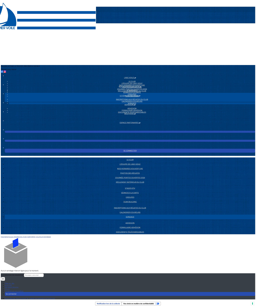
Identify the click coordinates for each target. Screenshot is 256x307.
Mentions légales (11, 287)
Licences (8, 285)
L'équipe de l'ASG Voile (132, 83)
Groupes (132, 94)
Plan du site (9, 283)
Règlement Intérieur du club (130, 182)
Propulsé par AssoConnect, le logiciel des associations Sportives (30, 298)
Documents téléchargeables (132, 112)
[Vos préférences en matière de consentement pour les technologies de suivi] (252, 303)
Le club (132, 81)
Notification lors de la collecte (108, 304)
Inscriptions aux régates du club (132, 99)
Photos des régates (130, 173)
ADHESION (132, 108)
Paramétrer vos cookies (14, 291)
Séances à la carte (132, 92)
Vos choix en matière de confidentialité (138, 304)
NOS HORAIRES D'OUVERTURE (132, 85)
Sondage (132, 103)
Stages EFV (132, 90)
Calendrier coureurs (132, 101)
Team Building (130, 202)
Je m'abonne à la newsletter (12, 275)
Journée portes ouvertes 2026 (132, 89)
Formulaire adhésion (132, 110)
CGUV (7, 289)
